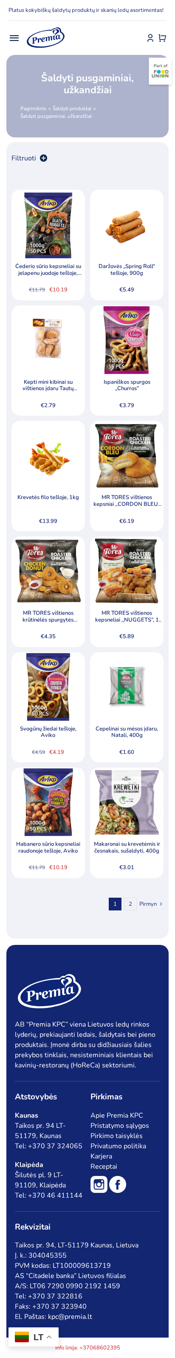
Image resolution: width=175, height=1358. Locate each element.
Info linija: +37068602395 (87, 1348)
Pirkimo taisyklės (116, 1136)
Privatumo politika (118, 1146)
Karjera (101, 1156)
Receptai (103, 1166)
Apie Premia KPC (116, 1115)
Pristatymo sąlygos (119, 1125)
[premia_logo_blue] (45, 27)
